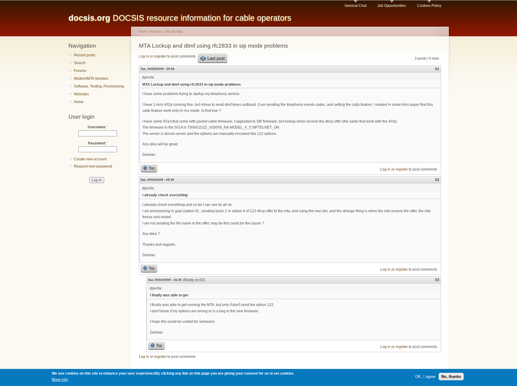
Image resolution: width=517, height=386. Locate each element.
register (160, 56)
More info (60, 379)
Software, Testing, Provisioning (99, 86)
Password (97, 143)
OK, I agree (425, 376)
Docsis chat (173, 31)
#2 (437, 180)
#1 (437, 69)
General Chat (356, 6)
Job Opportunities (391, 6)
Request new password (93, 166)
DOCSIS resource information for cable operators (180, 17)
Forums (80, 71)
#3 (437, 280)
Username (98, 127)
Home (79, 102)
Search (80, 63)
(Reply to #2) (194, 280)
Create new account (90, 159)
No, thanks (451, 376)
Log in (144, 56)
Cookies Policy (429, 6)
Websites (81, 94)
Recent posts (84, 55)
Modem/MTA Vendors (91, 78)
